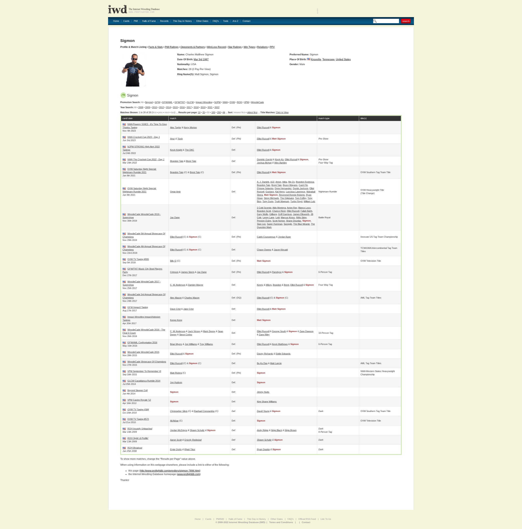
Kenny (260, 285)
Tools (225, 21)
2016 (182, 107)
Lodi (277, 217)
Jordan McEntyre (178, 430)
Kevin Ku (279, 159)
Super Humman (274, 224)
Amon (278, 182)
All (224, 112)
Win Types (249, 47)
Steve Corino (185, 334)
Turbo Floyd (296, 201)
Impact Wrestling (204, 102)
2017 (189, 107)
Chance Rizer (279, 211)
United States (343, 59)
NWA (225, 102)
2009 (147, 107)
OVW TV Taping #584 (138, 409)
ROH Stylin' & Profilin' (137, 438)
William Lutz (309, 201)
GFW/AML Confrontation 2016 (142, 342)
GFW (157, 102)
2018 (196, 107)
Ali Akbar (174, 420)
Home (116, 21)
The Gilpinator (287, 198)
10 (199, 112)
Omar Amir (175, 191)
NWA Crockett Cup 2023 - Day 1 (143, 137)
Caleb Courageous (266, 237)
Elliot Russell (263, 127)
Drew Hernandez (283, 188)
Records (164, 21)
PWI (136, 21)
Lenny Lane (268, 217)
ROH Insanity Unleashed (139, 428)
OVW (232, 102)
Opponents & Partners (192, 47)
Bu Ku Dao (262, 363)
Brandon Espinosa (305, 182)
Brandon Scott (264, 211)
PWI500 (220, 519)
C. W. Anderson (177, 285)
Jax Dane (175, 217)
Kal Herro (280, 191)
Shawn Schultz (197, 430)
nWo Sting (301, 217)
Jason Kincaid (281, 249)
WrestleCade (257, 102)
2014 (168, 107)
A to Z (235, 21)
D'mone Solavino (265, 188)
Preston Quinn (264, 221)
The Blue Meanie (301, 224)
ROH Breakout (134, 448)
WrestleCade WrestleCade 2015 (143, 352)
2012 (161, 107)
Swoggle (288, 224)
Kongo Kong (176, 320)
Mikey (269, 285)
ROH (239, 102)
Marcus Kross (288, 217)
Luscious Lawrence (295, 191)
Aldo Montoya (279, 207)
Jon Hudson (176, 382)
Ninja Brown (290, 430)
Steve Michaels (271, 198)
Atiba (284, 182)
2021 (210, 107)
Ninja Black (276, 430)
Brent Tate (191, 161)
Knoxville (316, 59)
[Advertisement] (366, 8)
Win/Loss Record (216, 47)
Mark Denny (209, 331)
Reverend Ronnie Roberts (292, 195)
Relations (262, 47)
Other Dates (202, 21)
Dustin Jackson (300, 188)
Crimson (174, 272)
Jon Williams (191, 344)
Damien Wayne (195, 285)
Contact (246, 21)
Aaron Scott (176, 440)
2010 (154, 107)
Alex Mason (176, 297)
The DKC (189, 150)
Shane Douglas (293, 221)
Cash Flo (303, 185)
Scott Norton (278, 221)
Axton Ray (292, 207)
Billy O (173, 261)
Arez (172, 138)
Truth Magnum (282, 201)
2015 (175, 107)
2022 (217, 107)
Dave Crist (175, 309)
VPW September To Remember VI (144, 371)
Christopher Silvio (178, 411)
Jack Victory (194, 331)
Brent (286, 285)
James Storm (187, 272)
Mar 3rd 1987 (201, 59)
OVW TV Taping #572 (138, 419)
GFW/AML (167, 102)
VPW (246, 102)
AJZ (272, 182)
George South (279, 331)
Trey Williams (206, 344)
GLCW (190, 102)
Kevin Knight (176, 150)
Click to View (282, 112)
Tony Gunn (267, 201)
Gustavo (269, 191)
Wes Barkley (280, 162)
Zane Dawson (306, 331)
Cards (126, 21)
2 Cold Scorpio (264, 207)
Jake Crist (188, 309)
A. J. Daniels (263, 182)
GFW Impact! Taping (137, 307)
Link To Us (326, 519)
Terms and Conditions (281, 522)
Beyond (149, 102)
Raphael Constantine (204, 411)
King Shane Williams (267, 401)
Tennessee (328, 59)
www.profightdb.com (188, 474)
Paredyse (277, 272)
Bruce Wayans (290, 185)
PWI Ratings (171, 47)
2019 (203, 107)
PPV (272, 47)
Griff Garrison (285, 214)
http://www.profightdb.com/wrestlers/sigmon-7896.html (170, 470)
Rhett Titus (189, 449)
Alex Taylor (175, 127)
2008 (140, 107)
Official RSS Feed (307, 519)
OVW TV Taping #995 (138, 259)
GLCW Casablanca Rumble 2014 (143, 381)
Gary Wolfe (262, 214)
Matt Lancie (276, 363)
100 (213, 112)
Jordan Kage (284, 237)
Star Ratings (235, 47)
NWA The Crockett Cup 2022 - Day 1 (145, 159)
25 (203, 112)
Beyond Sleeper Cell (137, 390)
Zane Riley (264, 334)
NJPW (217, 102)
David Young (263, 411)
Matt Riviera (176, 373)
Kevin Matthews (280, 344)
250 (219, 112)
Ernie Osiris (176, 449)
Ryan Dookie (263, 449)
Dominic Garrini (264, 159)
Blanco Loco (304, 207)
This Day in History (182, 21)
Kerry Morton (190, 127)
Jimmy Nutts (263, 392)
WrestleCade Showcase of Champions (146, 361)
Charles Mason (191, 297)
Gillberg (273, 214)
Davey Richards (265, 353)
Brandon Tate (176, 161)
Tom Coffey (300, 198)
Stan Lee (261, 224)
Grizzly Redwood (192, 440)
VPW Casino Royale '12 (139, 400)
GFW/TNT (180, 102)
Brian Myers (176, 344)
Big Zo (291, 182)
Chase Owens (264, 249)
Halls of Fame (149, 21)
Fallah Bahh (306, 211)
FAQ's (216, 21)
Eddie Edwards (283, 353)
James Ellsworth (301, 214)
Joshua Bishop (264, 162)
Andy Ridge (262, 430)
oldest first (252, 112)
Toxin (180, 138)
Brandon (277, 285)
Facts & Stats (155, 47)
